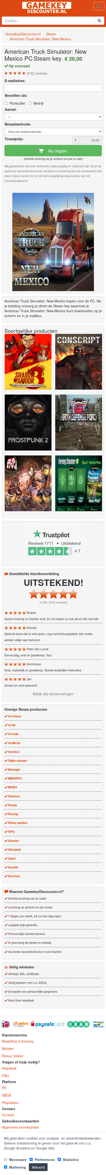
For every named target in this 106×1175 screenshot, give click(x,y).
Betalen (8, 1048)
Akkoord (38, 1167)
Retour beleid (12, 1055)
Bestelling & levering (18, 1041)
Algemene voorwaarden (20, 1127)
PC (4, 1087)
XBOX (6, 1095)
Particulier (17, 103)
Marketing (17, 1167)
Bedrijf (38, 103)
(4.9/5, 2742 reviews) (53, 602)
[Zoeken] (99, 20)
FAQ (5, 1075)
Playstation (10, 1102)
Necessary (17, 1159)
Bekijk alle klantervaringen (53, 693)
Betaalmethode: (18, 124)
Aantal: (11, 109)
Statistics (70, 1159)
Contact (8, 1114)
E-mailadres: (15, 80)
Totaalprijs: (14, 138)
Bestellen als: (16, 95)
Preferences (44, 1159)
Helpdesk (9, 1068)
